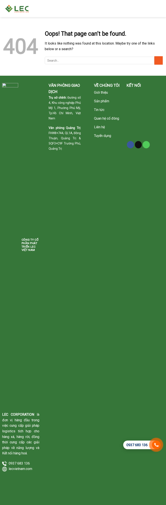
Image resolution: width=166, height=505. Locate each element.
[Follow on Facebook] (130, 144)
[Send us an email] (138, 144)
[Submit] (158, 60)
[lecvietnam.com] (17, 8)
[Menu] (160, 8)
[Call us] (146, 144)
